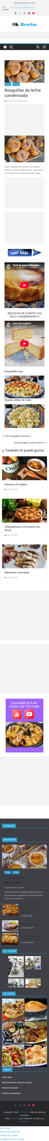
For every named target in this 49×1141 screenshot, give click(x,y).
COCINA (8, 84)
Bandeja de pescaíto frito (20, 7)
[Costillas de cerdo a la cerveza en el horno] (36, 1033)
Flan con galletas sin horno (18, 436)
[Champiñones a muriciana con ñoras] (24, 500)
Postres (16, 84)
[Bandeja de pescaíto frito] (13, 1033)
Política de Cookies (9, 1135)
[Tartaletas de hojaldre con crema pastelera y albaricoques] (10, 911)
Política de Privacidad (10, 1131)
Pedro (22, 887)
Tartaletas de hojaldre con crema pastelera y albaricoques (31, 909)
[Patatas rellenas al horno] (13, 1010)
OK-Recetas (9, 825)
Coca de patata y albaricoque (16, 880)
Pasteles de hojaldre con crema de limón (30, 937)
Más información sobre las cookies (17, 1082)
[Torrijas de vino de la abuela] (10, 926)
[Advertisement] (24, 120)
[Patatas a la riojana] (24, 458)
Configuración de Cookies (12, 1139)
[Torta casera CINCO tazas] (36, 1010)
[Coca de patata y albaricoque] (24, 856)
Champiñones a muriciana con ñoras (22, 528)
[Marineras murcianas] (24, 546)
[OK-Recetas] (5, 47)
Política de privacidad (11, 1093)
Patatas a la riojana (16, 484)
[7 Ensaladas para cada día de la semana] (13, 1056)
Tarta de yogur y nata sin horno (29, 442)
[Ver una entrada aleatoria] (44, 47)
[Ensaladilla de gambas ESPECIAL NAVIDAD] (36, 1056)
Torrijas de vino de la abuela (32, 924)
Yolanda (24, 101)
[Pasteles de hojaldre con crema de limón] (10, 939)
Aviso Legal (7, 1077)
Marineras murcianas (17, 572)
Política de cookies (10, 1088)
